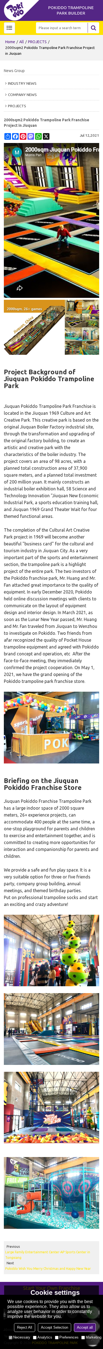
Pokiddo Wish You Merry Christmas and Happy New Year (48, 1268)
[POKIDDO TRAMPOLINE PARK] (23, 10)
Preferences (69, 1337)
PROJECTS (37, 42)
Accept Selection (54, 1327)
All (21, 42)
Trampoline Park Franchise (65, 406)
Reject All (24, 1327)
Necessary (21, 1337)
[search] (93, 28)
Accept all (85, 1327)
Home (10, 42)
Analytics (44, 1337)
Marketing (93, 1337)
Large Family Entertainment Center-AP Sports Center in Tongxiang (47, 1254)
